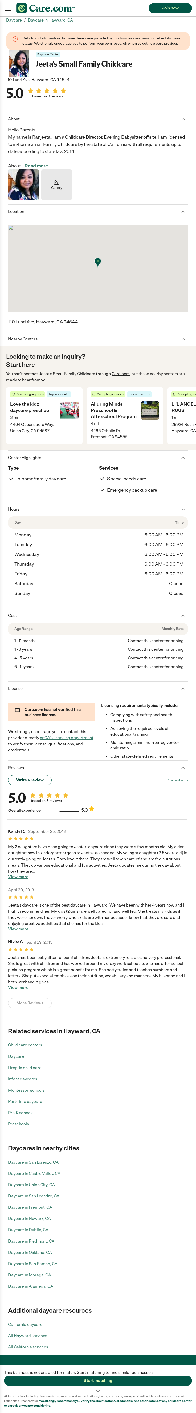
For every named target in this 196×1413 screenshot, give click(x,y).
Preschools (18, 1124)
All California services (28, 1347)
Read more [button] (36, 166)
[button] (98, 1379)
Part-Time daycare (25, 1101)
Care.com (121, 373)
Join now (170, 8)
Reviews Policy (177, 780)
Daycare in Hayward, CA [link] (50, 20)
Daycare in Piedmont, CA (31, 1241)
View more (18, 877)
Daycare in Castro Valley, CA (34, 1173)
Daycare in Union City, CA (31, 1184)
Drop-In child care (24, 1067)
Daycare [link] (14, 20)
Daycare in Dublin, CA (28, 1229)
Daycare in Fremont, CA (30, 1207)
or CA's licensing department (66, 737)
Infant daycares (22, 1078)
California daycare (25, 1324)
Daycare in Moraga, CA (29, 1275)
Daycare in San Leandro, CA (33, 1196)
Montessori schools (26, 1090)
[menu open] (8, 8)
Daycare (16, 1056)
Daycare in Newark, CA (29, 1218)
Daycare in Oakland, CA (30, 1252)
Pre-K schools (20, 1112)
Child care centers (25, 1045)
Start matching (98, 1380)
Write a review (30, 780)
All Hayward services (27, 1335)
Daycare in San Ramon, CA (32, 1263)
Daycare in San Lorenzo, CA (33, 1162)
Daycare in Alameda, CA (30, 1286)
